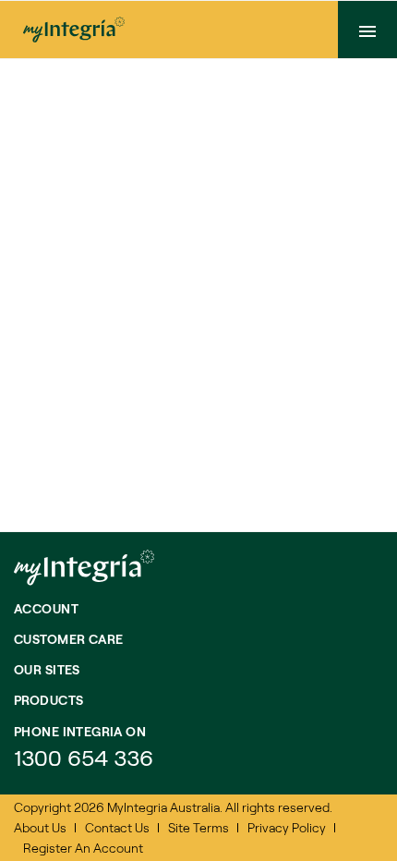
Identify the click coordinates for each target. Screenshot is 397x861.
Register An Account (83, 847)
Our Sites (47, 669)
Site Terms (198, 827)
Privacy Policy (286, 827)
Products (48, 700)
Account (46, 608)
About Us (40, 827)
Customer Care (68, 639)
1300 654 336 (83, 757)
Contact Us (117, 827)
